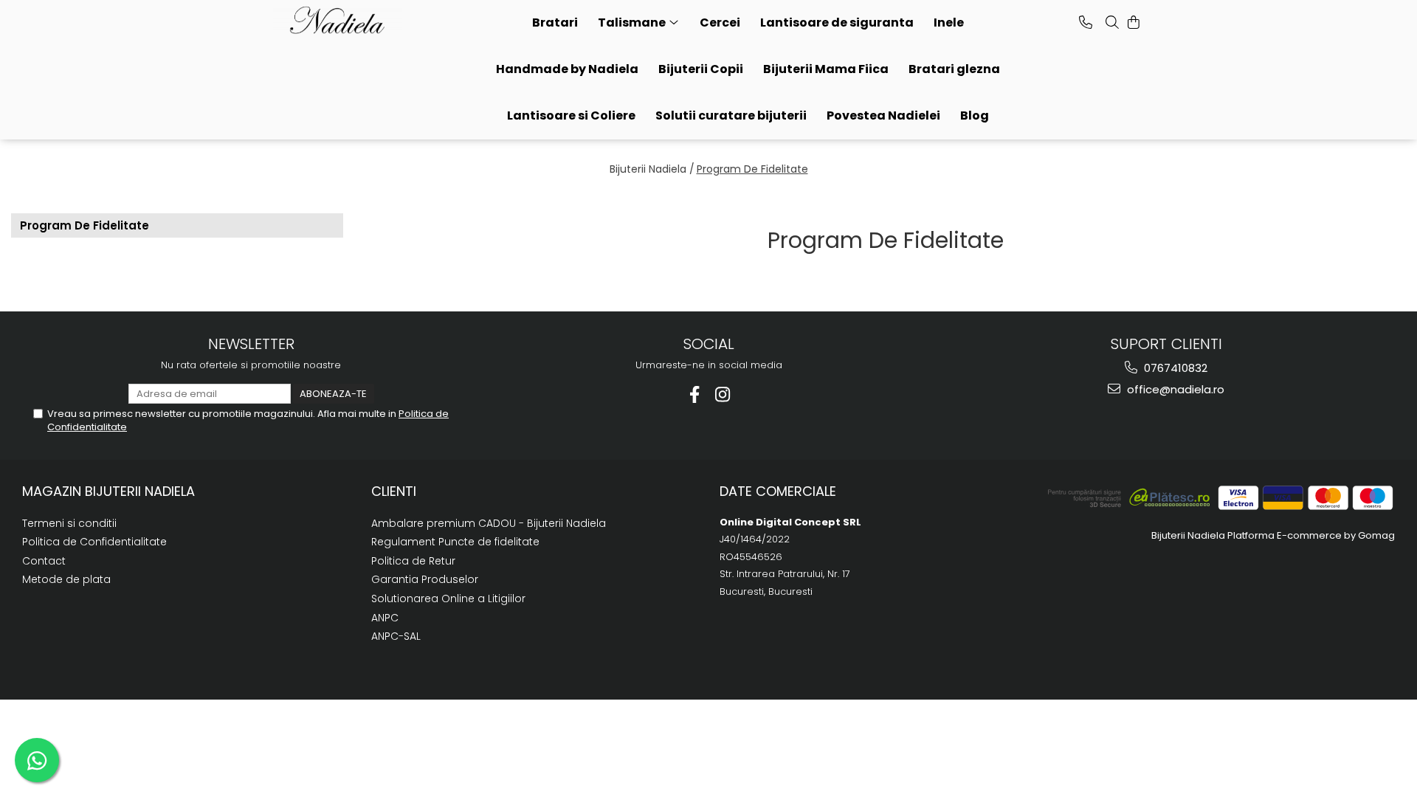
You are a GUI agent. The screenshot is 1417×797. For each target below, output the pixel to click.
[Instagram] (723, 394)
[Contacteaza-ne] (1086, 22)
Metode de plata (66, 579)
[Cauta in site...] (1112, 22)
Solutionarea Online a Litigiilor (448, 598)
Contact (44, 560)
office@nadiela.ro (1174, 389)
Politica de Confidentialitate (94, 541)
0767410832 (1174, 368)
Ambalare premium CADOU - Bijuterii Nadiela (488, 523)
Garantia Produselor (424, 579)
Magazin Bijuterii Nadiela (108, 491)
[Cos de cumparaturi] (1133, 22)
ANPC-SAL (396, 636)
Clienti (393, 491)
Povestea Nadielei (883, 115)
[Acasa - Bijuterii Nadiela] (347, 20)
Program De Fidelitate (752, 169)
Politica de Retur (413, 560)
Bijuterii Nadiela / (652, 169)
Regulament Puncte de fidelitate (455, 541)
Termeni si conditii (69, 523)
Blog (974, 115)
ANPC (385, 617)
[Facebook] (695, 394)
